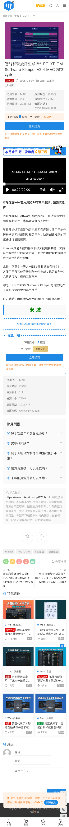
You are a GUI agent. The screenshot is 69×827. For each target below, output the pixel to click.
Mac (41, 80)
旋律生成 (53, 551)
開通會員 (51, 802)
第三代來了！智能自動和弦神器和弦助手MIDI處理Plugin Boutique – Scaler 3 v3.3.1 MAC (50, 725)
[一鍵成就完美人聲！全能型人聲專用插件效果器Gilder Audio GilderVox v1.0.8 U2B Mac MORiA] (50, 609)
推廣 (11, 85)
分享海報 (60, 561)
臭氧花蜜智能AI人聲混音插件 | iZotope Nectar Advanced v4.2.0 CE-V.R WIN (18, 632)
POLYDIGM (24, 551)
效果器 (50, 80)
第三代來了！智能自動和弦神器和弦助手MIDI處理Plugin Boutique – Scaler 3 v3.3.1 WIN (18, 725)
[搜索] (50, 5)
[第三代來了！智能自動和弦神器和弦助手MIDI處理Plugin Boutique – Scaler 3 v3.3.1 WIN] (18, 703)
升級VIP (46, 117)
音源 (49, 671)
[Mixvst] (8, 6)
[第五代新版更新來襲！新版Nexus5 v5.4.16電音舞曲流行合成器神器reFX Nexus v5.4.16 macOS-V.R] (50, 656)
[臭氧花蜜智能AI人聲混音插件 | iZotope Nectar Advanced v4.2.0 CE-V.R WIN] (18, 609)
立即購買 (34, 126)
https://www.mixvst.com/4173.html (28, 497)
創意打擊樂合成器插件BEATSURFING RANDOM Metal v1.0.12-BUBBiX (50, 577)
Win (9, 624)
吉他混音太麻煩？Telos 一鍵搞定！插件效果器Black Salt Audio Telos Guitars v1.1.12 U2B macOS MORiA (18, 678)
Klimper (9, 551)
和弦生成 (39, 551)
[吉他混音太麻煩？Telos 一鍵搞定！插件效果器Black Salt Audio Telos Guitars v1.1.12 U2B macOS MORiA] (18, 656)
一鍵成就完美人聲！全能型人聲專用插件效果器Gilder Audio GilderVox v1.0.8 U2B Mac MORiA (50, 632)
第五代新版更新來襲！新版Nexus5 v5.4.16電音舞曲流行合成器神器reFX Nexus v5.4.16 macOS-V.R (50, 678)
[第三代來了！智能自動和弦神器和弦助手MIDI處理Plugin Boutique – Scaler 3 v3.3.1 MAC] (50, 703)
